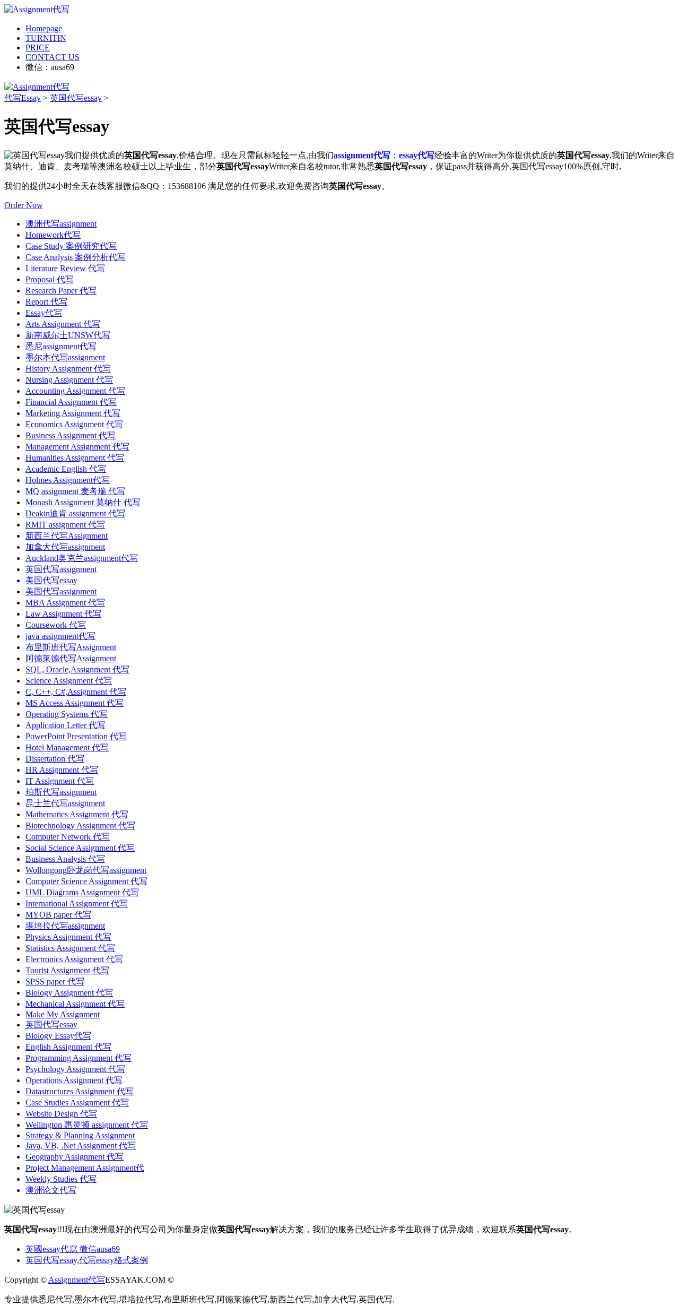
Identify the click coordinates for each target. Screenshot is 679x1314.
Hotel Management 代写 (67, 747)
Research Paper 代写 (61, 290)
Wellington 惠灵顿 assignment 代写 (86, 1124)
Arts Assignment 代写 (62, 323)
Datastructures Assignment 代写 (79, 1091)
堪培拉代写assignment (65, 925)
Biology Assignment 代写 (69, 992)
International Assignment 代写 (76, 903)
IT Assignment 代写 (59, 780)
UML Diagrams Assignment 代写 (82, 892)
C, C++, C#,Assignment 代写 (75, 691)
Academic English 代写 (65, 468)
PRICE (37, 47)
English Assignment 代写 (68, 1046)
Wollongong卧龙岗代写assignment (85, 870)
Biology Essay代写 (58, 1035)
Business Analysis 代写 (65, 858)
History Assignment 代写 (68, 368)
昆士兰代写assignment (65, 803)
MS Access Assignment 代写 (74, 702)
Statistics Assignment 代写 (70, 948)
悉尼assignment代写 (61, 346)
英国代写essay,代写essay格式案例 (86, 1260)
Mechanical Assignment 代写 (75, 1003)
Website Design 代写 (61, 1113)
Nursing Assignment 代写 (69, 379)
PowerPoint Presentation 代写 (76, 736)
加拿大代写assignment (65, 546)
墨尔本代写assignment (65, 357)
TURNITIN (45, 37)
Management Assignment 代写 (77, 446)
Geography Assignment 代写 (74, 1156)
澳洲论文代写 (50, 1190)
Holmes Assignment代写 (67, 480)
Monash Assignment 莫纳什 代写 (83, 502)
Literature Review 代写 (65, 268)
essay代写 (416, 155)
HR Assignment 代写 (61, 769)
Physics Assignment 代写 (68, 936)
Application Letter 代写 (65, 725)
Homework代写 (53, 234)
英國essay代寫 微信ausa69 (72, 1249)
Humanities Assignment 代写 (74, 457)
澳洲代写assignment (61, 223)
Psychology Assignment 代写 (75, 1069)
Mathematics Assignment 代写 (76, 814)
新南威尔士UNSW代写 (67, 335)
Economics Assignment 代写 (74, 424)
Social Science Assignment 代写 (80, 847)
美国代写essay (51, 580)
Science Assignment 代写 (68, 680)
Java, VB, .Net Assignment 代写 (80, 1145)
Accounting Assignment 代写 (75, 390)
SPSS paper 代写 (54, 981)
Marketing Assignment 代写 (72, 413)
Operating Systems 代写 (66, 714)
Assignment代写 (76, 1279)
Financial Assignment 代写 (71, 402)
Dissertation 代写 (54, 758)
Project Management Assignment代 (84, 1167)
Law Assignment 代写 (63, 613)
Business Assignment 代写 (70, 435)
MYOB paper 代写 (58, 914)
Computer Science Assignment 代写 (86, 881)
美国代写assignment (61, 591)
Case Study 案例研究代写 (71, 245)
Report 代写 (46, 301)
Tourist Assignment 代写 (67, 970)
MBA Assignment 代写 (65, 602)
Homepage (43, 28)
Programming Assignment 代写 (78, 1057)
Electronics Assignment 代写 (74, 959)
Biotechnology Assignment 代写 (80, 825)
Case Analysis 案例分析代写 (75, 257)
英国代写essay (76, 97)
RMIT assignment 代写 (65, 524)
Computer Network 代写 (67, 836)
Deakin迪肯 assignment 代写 (75, 513)
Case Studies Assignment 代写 (77, 1102)
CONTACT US (52, 57)
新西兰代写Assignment (66, 535)
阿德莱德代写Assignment (70, 658)
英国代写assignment (61, 569)
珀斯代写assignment (61, 792)
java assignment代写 (60, 636)
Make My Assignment (62, 1014)
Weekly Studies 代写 (61, 1178)
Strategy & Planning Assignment (80, 1135)
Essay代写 (43, 312)
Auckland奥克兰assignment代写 (81, 558)
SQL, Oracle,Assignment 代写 (77, 669)
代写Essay (22, 97)
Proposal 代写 (49, 279)
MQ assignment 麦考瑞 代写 (75, 491)
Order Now (23, 205)
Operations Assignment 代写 (74, 1080)
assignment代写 (362, 155)
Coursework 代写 (55, 624)
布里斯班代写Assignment (70, 647)
